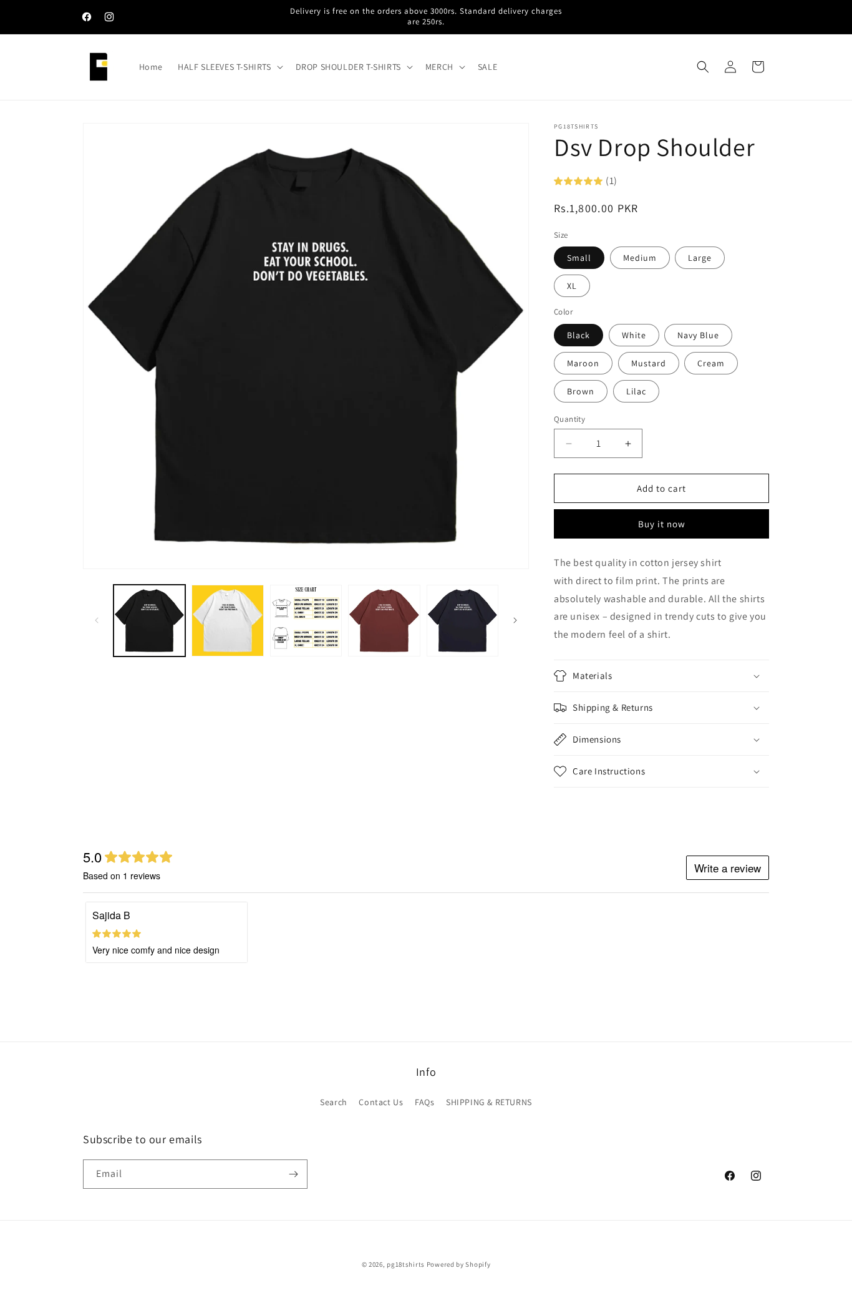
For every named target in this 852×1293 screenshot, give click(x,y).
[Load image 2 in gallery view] (227, 620)
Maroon (583, 363)
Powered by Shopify (459, 1264)
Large (700, 257)
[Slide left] (96, 620)
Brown (580, 391)
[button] (229, 67)
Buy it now (661, 524)
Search (333, 1102)
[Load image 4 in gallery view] (384, 620)
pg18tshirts (406, 1264)
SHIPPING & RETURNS (489, 1102)
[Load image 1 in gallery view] (149, 620)
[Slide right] (515, 620)
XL (572, 285)
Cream (711, 363)
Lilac (636, 391)
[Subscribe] (293, 1174)
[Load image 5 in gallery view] (462, 620)
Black (578, 335)
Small (579, 257)
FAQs (424, 1102)
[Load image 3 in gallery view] (306, 620)
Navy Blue (698, 335)
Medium (640, 257)
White (634, 335)
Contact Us (381, 1102)
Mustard (648, 363)
